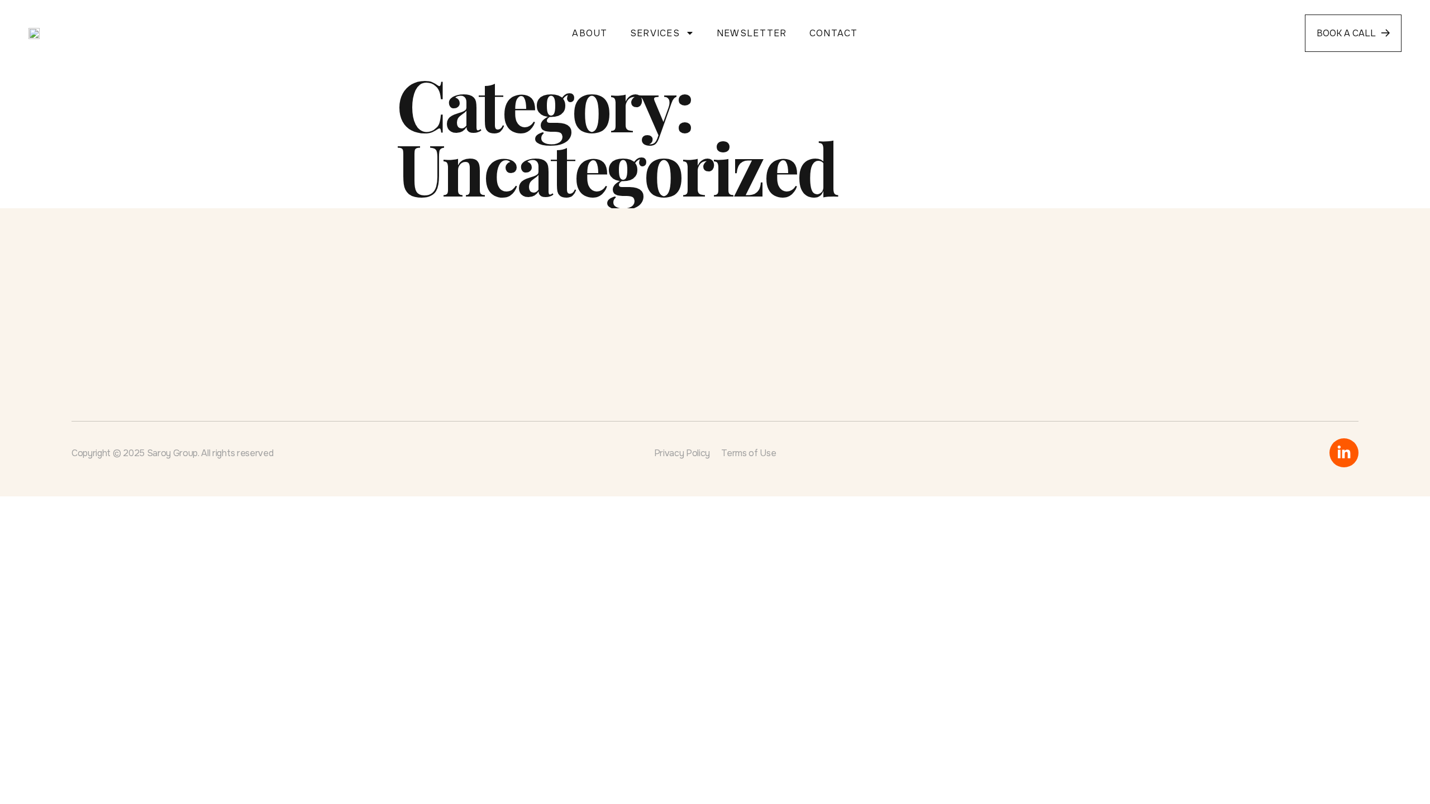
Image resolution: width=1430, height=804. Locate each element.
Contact (833, 33)
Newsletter (752, 33)
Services (655, 33)
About (589, 33)
